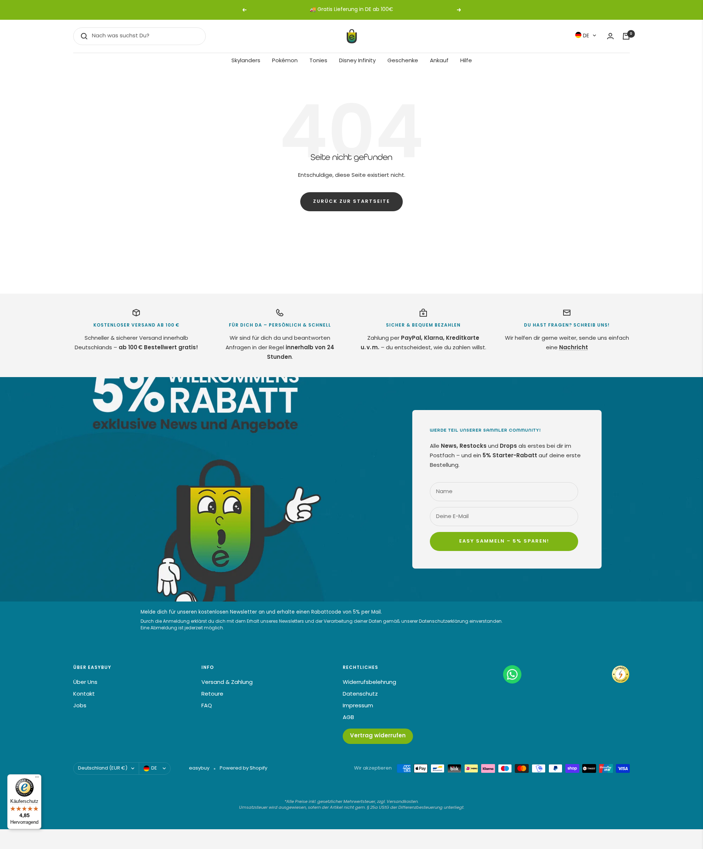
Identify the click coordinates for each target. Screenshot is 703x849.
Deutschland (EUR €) (102, 768)
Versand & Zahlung (227, 682)
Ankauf (439, 61)
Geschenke (402, 61)
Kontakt (84, 694)
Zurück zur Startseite (351, 202)
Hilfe (466, 61)
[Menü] (37, 778)
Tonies (318, 61)
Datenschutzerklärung (443, 621)
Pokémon (285, 61)
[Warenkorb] (626, 36)
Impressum (358, 706)
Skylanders (245, 61)
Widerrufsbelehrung (369, 682)
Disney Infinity (357, 61)
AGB (348, 717)
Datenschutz (360, 694)
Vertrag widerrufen (378, 736)
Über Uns (85, 682)
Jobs (79, 706)
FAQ (206, 706)
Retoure (212, 694)
